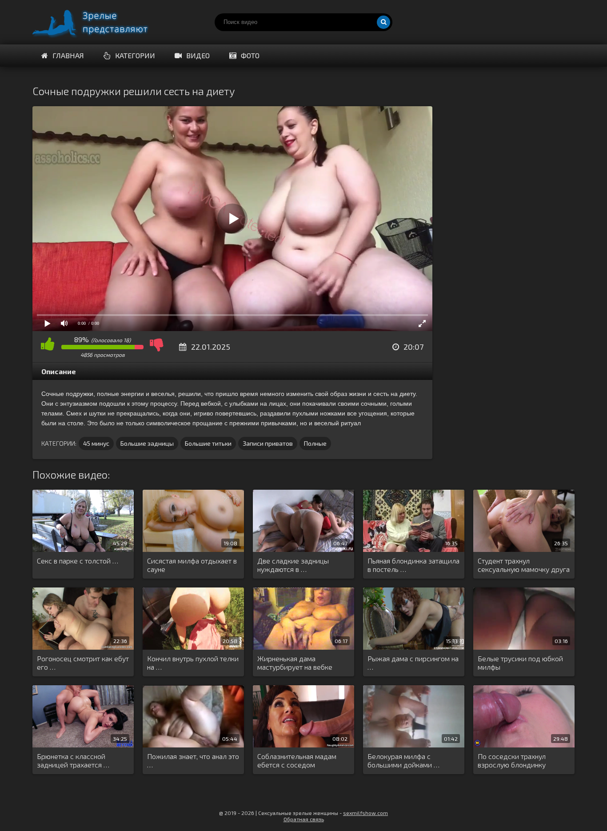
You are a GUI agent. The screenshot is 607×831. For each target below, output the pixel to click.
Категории (135, 55)
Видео (198, 55)
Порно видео (99, 22)
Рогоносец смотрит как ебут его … (83, 662)
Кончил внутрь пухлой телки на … (193, 662)
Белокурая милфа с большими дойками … (403, 760)
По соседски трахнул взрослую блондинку (512, 760)
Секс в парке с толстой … (77, 560)
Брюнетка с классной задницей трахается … (73, 760)
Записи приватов (268, 443)
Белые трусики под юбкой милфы (520, 662)
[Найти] (383, 22)
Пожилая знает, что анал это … (193, 760)
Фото (250, 55)
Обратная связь (304, 819)
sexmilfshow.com (365, 813)
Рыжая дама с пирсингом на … (413, 662)
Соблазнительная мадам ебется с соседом (296, 760)
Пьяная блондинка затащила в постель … (413, 564)
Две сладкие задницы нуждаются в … (293, 564)
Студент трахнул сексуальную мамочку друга (524, 564)
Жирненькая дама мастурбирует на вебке (294, 662)
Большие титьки (208, 443)
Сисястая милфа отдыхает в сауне (192, 564)
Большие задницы (147, 443)
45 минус (96, 443)
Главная (68, 55)
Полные (315, 443)
